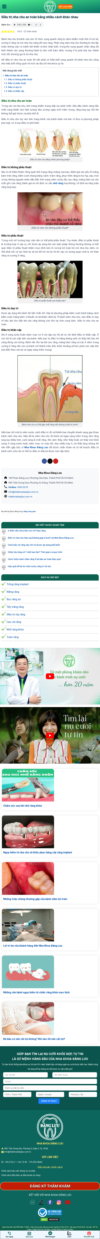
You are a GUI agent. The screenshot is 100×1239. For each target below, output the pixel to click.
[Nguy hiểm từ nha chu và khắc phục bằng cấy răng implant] (50, 832)
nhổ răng (58, 183)
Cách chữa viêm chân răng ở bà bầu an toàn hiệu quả (34, 559)
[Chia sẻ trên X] (50, 461)
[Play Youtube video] (50, 676)
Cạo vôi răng (14, 621)
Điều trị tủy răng (16, 614)
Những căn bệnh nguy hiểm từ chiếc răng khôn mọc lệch (36, 992)
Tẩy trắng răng (15, 606)
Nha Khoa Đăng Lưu (36, 447)
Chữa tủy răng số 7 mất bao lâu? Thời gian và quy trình (35, 552)
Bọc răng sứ (14, 599)
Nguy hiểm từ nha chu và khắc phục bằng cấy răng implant (37, 852)
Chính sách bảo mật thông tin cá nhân (18, 1171)
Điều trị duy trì (13, 87)
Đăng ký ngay (49, 1101)
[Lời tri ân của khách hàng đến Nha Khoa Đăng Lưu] (50, 925)
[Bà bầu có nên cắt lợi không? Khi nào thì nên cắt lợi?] (50, 1018)
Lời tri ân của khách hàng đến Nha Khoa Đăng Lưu (32, 945)
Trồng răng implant (18, 584)
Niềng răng (13, 591)
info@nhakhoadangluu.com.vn (23, 492)
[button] (4, 6)
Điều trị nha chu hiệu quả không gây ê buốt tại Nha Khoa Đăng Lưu (41, 537)
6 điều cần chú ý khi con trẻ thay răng (27, 530)
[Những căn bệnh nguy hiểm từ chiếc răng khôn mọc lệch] (50, 972)
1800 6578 (18, 487)
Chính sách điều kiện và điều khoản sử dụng (20, 1175)
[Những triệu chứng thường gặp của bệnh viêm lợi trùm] (50, 878)
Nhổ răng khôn (15, 629)
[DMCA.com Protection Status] (50, 1219)
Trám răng (13, 637)
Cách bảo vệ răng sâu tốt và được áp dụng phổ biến (34, 545)
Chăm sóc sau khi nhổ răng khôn (22, 805)
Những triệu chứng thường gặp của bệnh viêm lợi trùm (35, 899)
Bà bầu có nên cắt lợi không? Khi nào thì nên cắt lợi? (34, 1039)
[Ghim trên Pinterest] (55, 461)
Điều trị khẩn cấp (14, 91)
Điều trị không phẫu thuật (18, 79)
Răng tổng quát (30, 511)
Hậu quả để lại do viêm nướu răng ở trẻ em (29, 566)
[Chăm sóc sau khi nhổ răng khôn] (50, 785)
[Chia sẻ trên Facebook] (44, 461)
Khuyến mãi (89, 1237)
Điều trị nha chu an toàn (15, 75)
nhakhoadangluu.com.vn (20, 496)
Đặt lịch (29, 1237)
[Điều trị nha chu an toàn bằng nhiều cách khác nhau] (50, 6)
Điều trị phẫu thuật (15, 83)
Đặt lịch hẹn (65, 6)
